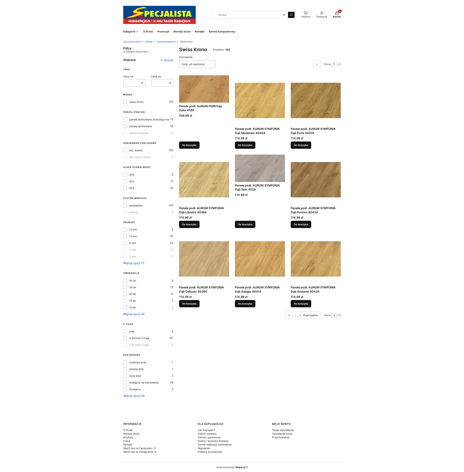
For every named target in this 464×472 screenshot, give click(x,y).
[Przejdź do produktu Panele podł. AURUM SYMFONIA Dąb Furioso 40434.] (316, 180)
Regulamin (204, 448)
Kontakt (127, 444)
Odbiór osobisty (207, 433)
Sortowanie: (186, 57)
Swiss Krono (136, 101)
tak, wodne (135, 150)
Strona (327, 64)
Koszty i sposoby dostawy (213, 440)
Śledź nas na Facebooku (138, 448)
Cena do (156, 76)
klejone (133, 212)
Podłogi (148, 41)
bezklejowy (136, 205)
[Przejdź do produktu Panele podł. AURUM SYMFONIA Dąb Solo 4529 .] (260, 168)
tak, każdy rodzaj (139, 157)
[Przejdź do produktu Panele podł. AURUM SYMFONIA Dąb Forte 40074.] (316, 100)
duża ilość (135, 375)
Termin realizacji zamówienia (214, 444)
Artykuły (128, 437)
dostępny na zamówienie (144, 382)
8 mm (132, 243)
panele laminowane (140, 126)
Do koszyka (189, 145)
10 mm (133, 236)
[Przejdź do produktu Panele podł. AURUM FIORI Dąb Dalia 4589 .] (204, 88)
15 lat (132, 300)
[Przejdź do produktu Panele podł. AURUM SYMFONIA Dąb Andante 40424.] (316, 259)
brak (132, 331)
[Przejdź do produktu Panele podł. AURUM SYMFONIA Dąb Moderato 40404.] (260, 100)
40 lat (132, 280)
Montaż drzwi (131, 433)
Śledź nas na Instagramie (138, 451)
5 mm (132, 256)
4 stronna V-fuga (139, 338)
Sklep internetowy (230, 467)
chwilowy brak (137, 362)
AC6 (131, 174)
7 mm (132, 249)
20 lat (132, 293)
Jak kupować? (206, 430)
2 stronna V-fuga (139, 344)
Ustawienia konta (282, 433)
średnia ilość (136, 369)
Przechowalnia (280, 437)
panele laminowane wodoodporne (149, 119)
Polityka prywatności (210, 451)
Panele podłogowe (166, 41)
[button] (291, 15)
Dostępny (135, 389)
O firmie (127, 430)
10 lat (132, 307)
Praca (126, 440)
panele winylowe (139, 132)
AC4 (131, 188)
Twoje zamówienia (283, 430)
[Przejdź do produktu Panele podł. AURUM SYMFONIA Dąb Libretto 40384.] (204, 180)
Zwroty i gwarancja (209, 437)
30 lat (132, 287)
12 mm (133, 229)
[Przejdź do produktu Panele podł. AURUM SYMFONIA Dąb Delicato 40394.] (204, 259)
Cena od (128, 76)
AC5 (131, 181)
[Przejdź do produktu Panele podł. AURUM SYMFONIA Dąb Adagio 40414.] (260, 259)
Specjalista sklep (131, 41)
